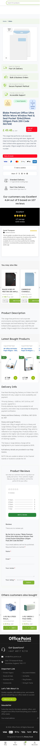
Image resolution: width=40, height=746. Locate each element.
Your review (10, 568)
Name (8, 551)
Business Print (8, 679)
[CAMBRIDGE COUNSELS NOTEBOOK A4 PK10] (29, 279)
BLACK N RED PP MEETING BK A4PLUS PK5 (10, 290)
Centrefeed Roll (8, 621)
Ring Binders (27, 679)
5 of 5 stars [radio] (24, 580)
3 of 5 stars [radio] (20, 580)
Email (8, 559)
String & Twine (28, 683)
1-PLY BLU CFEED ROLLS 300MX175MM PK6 (10, 618)
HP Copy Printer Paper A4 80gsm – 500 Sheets (27, 350)
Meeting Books (7, 294)
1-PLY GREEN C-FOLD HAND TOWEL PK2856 (28, 618)
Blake (10, 21)
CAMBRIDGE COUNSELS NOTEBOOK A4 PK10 (29, 290)
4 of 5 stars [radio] (22, 580)
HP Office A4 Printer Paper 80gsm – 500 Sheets (10, 350)
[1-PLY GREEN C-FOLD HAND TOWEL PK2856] (29, 607)
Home (5, 21)
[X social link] (19, 173)
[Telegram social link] (27, 173)
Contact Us (8, 699)
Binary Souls (28, 737)
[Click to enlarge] (6, 58)
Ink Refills (26, 676)
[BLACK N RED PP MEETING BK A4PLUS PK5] (10, 279)
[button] (17, 301)
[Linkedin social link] (24, 173)
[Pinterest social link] (22, 173)
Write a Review (22, 515)
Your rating (10, 580)
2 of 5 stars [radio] (19, 580)
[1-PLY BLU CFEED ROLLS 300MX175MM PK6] (10, 607)
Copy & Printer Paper (9, 346)
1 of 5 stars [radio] (17, 580)
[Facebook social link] (17, 173)
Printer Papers (8, 673)
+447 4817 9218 (18, 651)
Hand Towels (26, 621)
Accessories (7, 683)
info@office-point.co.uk (13, 657)
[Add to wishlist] (16, 272)
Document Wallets (29, 673)
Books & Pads (8, 676)
